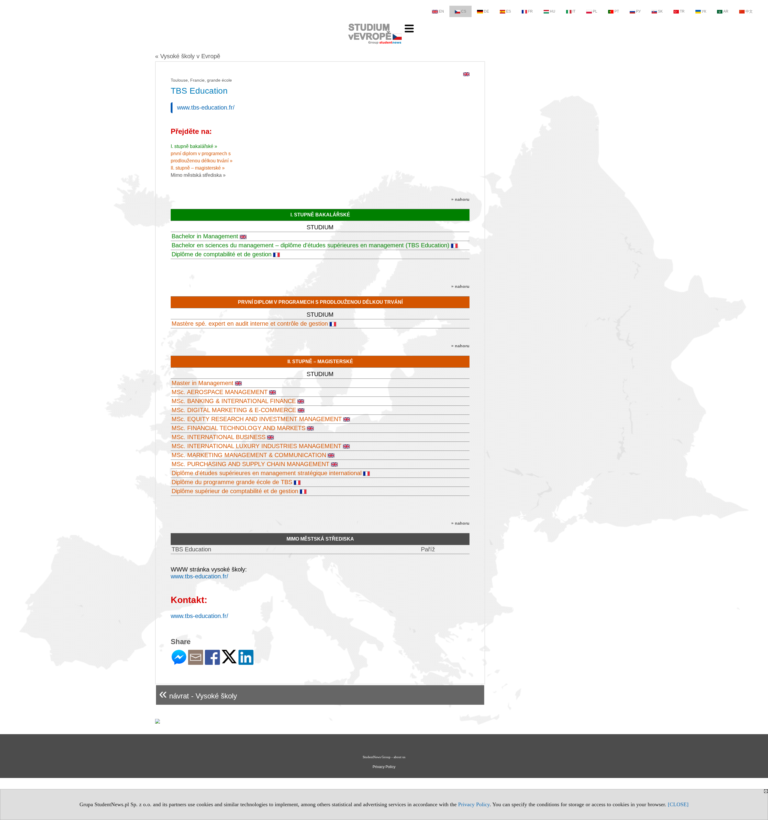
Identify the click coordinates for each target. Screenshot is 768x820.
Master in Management (202, 383)
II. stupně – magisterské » (198, 167)
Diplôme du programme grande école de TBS (232, 482)
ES (508, 11)
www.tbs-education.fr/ (206, 107)
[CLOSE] (678, 804)
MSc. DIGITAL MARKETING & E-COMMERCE (234, 410)
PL (595, 11)
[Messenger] (179, 662)
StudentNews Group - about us (384, 757)
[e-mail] (195, 662)
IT (573, 11)
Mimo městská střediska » (198, 175)
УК (704, 11)
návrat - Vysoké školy (198, 693)
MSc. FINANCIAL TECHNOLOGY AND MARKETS (238, 428)
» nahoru (460, 199)
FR (530, 11)
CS (463, 11)
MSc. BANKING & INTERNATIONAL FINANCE (234, 401)
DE (486, 11)
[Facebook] (212, 662)
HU (552, 11)
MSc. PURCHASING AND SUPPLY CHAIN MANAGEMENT (250, 464)
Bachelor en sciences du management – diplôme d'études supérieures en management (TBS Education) (310, 245)
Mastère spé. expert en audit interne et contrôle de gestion (250, 323)
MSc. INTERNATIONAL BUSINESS (219, 437)
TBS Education (191, 549)
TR (682, 11)
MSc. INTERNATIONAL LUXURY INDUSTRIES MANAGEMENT (256, 446)
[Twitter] (229, 661)
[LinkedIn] (246, 662)
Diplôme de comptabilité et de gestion (222, 254)
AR (725, 11)
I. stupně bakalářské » (194, 146)
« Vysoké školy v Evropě (187, 56)
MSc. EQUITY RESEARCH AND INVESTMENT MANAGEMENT (257, 419)
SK (660, 11)
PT (616, 11)
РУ (638, 11)
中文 (749, 11)
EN (441, 11)
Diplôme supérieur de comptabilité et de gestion (235, 491)
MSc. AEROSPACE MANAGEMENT (220, 392)
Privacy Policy (474, 804)
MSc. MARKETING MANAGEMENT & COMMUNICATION (249, 455)
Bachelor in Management (205, 236)
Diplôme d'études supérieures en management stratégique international (267, 473)
